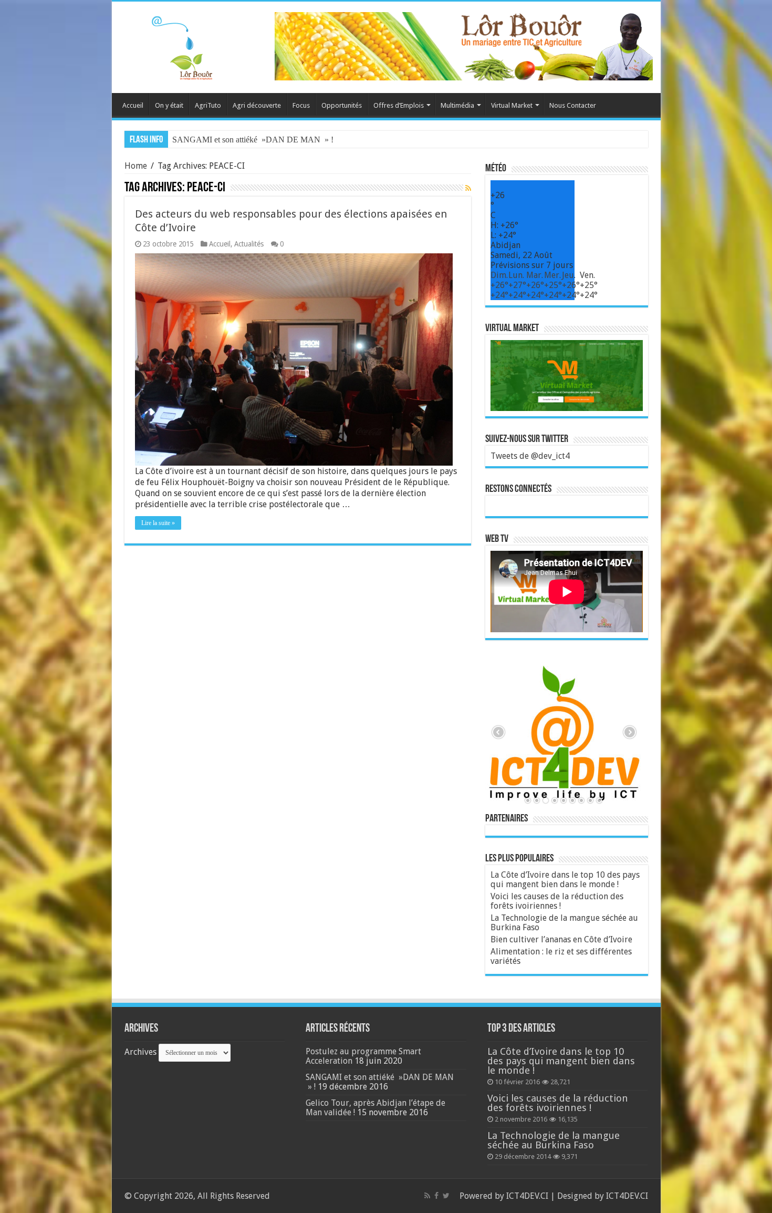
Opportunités (341, 105)
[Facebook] (436, 1195)
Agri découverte (257, 105)
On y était (169, 105)
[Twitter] (446, 1195)
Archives (140, 1052)
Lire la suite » (158, 523)
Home (135, 166)
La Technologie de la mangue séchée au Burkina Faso (564, 922)
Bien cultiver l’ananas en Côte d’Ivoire (561, 939)
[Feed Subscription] (468, 188)
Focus (301, 105)
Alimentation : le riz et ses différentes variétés (561, 956)
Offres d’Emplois (398, 105)
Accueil (132, 105)
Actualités (249, 244)
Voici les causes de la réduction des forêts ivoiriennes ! (557, 901)
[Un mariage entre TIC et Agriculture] (464, 45)
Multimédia (457, 105)
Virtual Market (512, 105)
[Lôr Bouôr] (170, 45)
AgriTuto (208, 105)
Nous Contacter (572, 105)
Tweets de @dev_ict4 (530, 456)
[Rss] (427, 1195)
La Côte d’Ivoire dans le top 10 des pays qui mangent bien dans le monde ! (565, 879)
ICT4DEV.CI (527, 1196)
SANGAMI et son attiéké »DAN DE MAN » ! (252, 139)
